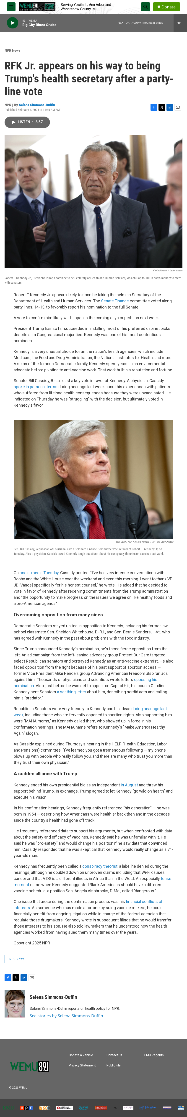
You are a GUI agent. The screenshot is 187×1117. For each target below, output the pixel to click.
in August (129, 785)
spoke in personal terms (35, 386)
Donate (168, 7)
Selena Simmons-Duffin (37, 105)
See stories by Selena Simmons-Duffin (66, 1015)
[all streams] (180, 23)
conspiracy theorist (99, 866)
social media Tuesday (39, 572)
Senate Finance (115, 300)
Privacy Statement (82, 1065)
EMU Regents (154, 1055)
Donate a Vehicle (81, 1055)
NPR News (13, 50)
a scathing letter (71, 691)
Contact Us (114, 1055)
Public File (113, 1065)
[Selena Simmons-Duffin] (15, 1004)
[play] (12, 23)
